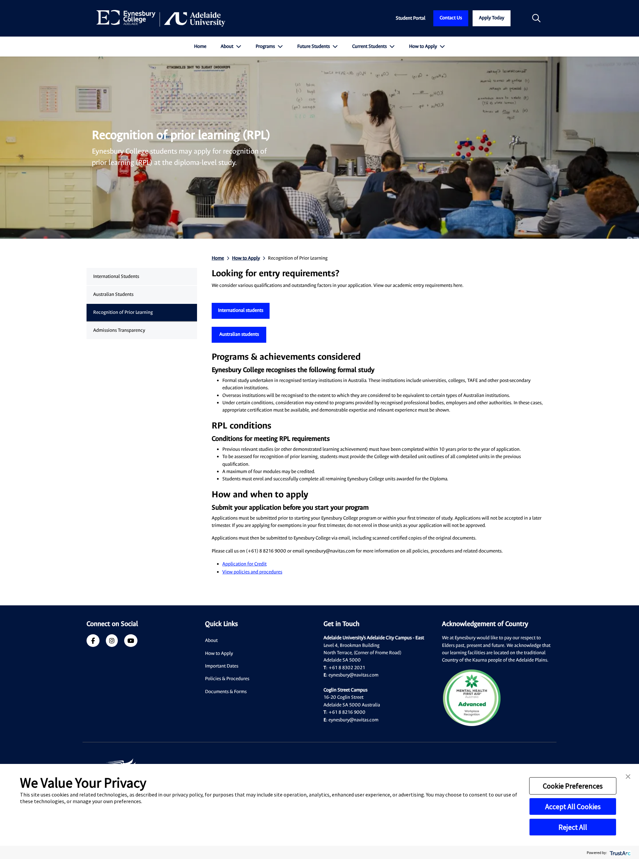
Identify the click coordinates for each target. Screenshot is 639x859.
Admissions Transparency (119, 330)
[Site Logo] (161, 18)
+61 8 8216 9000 (346, 712)
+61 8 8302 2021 (346, 668)
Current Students (370, 46)
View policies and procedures (252, 572)
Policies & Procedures (227, 678)
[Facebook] (93, 641)
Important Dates (221, 666)
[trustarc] (619, 852)
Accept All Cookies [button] (573, 806)
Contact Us (451, 18)
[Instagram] (112, 641)
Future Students (314, 46)
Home (200, 46)
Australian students (239, 334)
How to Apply (423, 46)
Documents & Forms (226, 691)
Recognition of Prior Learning (123, 312)
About (227, 46)
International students (240, 310)
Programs (266, 46)
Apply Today (491, 18)
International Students (116, 276)
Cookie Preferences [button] (573, 786)
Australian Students (113, 294)
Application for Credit (244, 564)
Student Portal (410, 18)
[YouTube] (130, 641)
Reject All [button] (572, 827)
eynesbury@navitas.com (353, 675)
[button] (628, 776)
